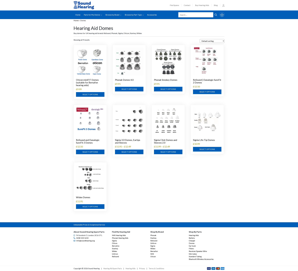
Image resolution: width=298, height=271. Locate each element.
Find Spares (174, 5)
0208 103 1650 (82, 238)
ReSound (115, 256)
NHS (152, 254)
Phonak (153, 235)
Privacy (142, 268)
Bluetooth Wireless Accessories (201, 259)
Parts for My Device (92, 15)
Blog (216, 5)
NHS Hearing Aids (119, 235)
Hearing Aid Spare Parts (112, 268)
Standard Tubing (195, 256)
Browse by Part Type (133, 15)
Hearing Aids (194, 235)
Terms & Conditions (156, 268)
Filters (191, 249)
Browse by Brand (112, 15)
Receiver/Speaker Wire (198, 251)
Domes (192, 243)
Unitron (115, 254)
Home (77, 15)
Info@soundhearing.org (85, 241)
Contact (187, 5)
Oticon (114, 243)
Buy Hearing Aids (202, 5)
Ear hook (192, 246)
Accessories (152, 15)
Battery (192, 238)
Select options (90, 94)
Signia (114, 241)
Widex (114, 251)
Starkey (115, 249)
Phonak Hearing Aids (120, 238)
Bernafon (115, 246)
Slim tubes (193, 254)
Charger (192, 241)
